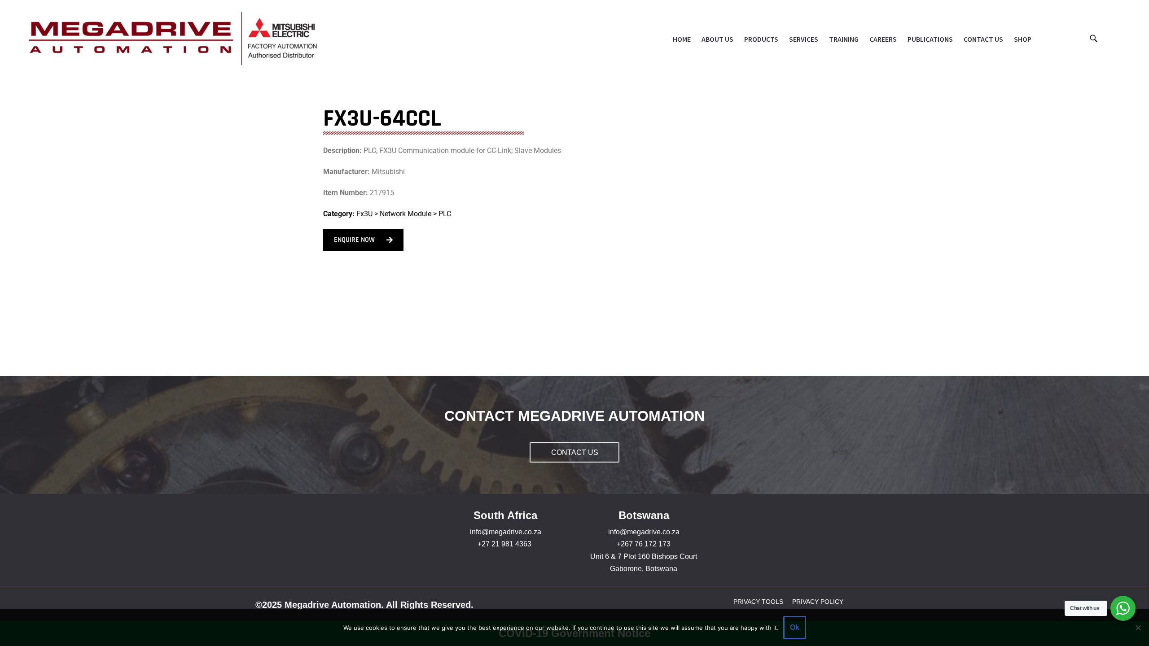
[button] (1093, 37)
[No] (1137, 627)
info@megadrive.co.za (505, 532)
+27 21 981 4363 (504, 544)
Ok (794, 627)
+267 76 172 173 (644, 544)
